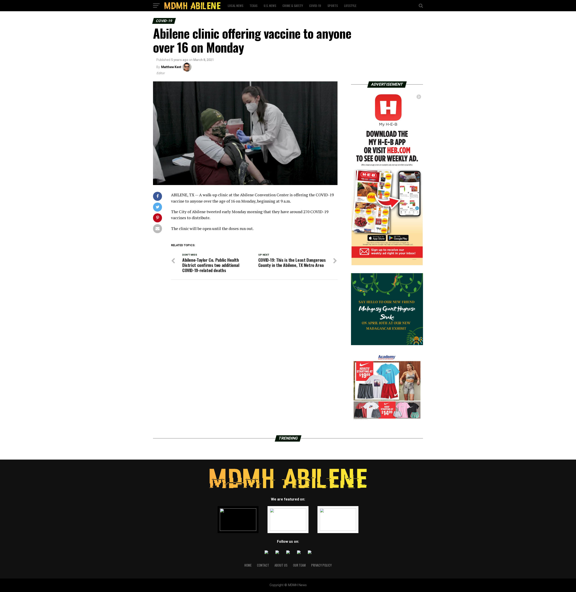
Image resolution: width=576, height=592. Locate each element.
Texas (253, 5)
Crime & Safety (292, 5)
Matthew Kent (171, 67)
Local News (235, 5)
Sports (332, 5)
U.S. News (270, 5)
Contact (263, 565)
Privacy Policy (321, 565)
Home (248, 565)
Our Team (299, 565)
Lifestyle (350, 5)
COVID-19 (315, 5)
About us (281, 565)
